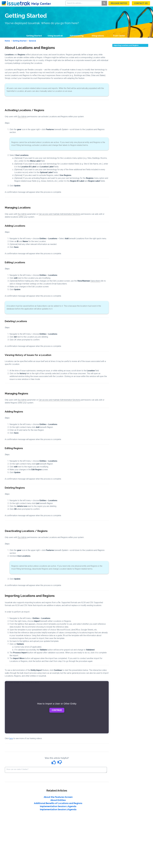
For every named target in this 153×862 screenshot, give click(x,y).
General (32, 41)
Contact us (141, 3)
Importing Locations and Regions (126, 45)
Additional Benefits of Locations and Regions (58, 803)
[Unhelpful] (60, 763)
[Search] (104, 3)
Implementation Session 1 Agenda (58, 806)
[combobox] (83, 3)
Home (7, 41)
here (11, 738)
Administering (76, 36)
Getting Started (34, 36)
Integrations (98, 36)
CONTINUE (57, 710)
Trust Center (119, 36)
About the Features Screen (58, 797)
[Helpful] (54, 763)
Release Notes (119, 3)
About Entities (58, 800)
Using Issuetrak (55, 36)
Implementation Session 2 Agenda (58, 809)
